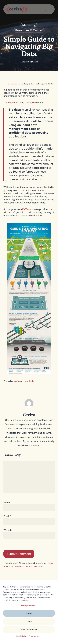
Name (7, 502)
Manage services (28, 605)
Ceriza (29, 414)
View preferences (29, 629)
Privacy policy (35, 636)
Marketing (29, 25)
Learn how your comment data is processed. (28, 564)
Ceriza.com (12, 84)
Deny (29, 621)
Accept (29, 613)
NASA (17, 381)
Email (7, 516)
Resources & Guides (29, 30)
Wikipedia (30, 102)
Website (7, 530)
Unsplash (29, 381)
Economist (13, 102)
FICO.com (27, 209)
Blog (21, 84)
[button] (50, 9)
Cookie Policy (21, 636)
